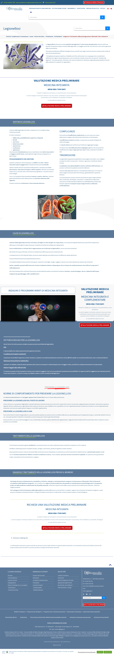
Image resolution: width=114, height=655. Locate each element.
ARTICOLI (102, 8)
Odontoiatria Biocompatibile (91, 612)
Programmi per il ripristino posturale (54, 612)
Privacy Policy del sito (11, 617)
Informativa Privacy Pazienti (101, 617)
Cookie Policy (23, 617)
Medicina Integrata (19, 612)
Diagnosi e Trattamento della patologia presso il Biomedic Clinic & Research (85, 36)
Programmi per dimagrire (34, 612)
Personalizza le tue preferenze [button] (86, 652)
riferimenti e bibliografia (20, 538)
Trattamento (58, 36)
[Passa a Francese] (30, 12)
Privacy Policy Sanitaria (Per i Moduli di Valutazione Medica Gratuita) (48, 617)
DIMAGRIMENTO (71, 8)
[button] (57, 538)
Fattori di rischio (39, 36)
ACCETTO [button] (100, 652)
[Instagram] (90, 594)
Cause (31, 36)
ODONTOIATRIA (81, 8)
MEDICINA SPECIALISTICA (92, 8)
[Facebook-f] (83, 594)
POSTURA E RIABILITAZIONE (59, 8)
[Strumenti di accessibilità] (7, 652)
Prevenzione (49, 36)
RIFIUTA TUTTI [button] (108, 652)
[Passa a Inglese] (110, 8)
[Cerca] (102, 17)
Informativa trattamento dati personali (80, 617)
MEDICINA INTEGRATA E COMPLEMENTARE (40, 8)
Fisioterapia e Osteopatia (74, 612)
